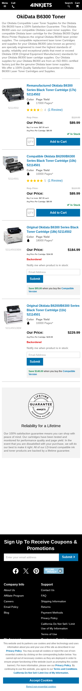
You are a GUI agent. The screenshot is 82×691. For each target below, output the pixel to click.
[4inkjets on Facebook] (15, 571)
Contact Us (47, 590)
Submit (35, 278)
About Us (9, 590)
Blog (6, 612)
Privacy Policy (49, 618)
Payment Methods (52, 612)
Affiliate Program (14, 595)
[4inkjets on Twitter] (26, 571)
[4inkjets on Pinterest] (36, 571)
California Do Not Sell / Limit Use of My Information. (41, 673)
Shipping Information (53, 601)
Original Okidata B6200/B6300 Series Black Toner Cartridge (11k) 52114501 (53, 310)
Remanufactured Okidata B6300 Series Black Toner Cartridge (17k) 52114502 (51, 90)
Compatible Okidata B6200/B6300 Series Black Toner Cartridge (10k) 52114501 (51, 161)
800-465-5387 (13, 7)
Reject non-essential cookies (41, 686)
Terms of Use (49, 634)
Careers (9, 601)
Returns (46, 606)
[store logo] (41, 5)
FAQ (43, 595)
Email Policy (11, 606)
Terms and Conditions (65, 669)
